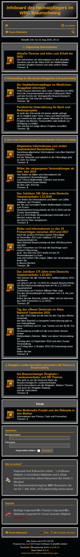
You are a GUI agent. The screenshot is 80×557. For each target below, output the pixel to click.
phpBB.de (55, 547)
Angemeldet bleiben (26, 450)
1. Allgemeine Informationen (40, 47)
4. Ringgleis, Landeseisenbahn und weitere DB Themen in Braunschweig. (40, 366)
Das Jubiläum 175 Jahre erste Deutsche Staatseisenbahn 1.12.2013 (43, 273)
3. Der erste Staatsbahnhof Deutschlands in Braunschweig (40, 139)
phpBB (28, 544)
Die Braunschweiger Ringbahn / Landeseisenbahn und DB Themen (39, 375)
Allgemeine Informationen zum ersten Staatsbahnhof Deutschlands (42, 147)
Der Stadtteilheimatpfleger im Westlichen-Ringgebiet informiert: (44, 86)
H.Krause (19, 517)
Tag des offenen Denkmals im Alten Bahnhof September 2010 (40, 311)
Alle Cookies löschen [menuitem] (64, 532)
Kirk (47, 550)
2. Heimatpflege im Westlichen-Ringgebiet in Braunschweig (40, 78)
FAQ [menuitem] (46, 532)
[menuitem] (68, 25)
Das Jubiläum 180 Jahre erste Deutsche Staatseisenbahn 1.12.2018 (43, 195)
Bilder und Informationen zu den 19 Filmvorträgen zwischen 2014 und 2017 (42, 230)
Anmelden (11, 430)
